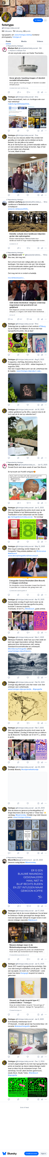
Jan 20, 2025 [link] (39, 808)
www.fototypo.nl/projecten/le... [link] (20, 689)
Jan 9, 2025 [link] (39, 1019)
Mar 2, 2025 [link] (39, 637)
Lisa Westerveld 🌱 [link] (16, 255)
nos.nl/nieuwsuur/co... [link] (16, 278)
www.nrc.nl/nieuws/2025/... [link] (18, 209)
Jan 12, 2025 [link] (39, 964)
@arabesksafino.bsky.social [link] (32, 202)
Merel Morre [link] (13, 860)
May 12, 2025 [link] (39, 546)
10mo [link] (44, 255)
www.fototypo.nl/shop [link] (23, 35)
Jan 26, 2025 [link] (39, 767)
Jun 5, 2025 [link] (39, 508)
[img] (24, 8)
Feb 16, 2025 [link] (39, 682)
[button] (4, 3)
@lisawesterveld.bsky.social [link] (33, 255)
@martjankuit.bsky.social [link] (28, 48)
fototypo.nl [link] (17, 37)
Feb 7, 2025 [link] (39, 728)
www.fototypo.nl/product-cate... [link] (29, 371)
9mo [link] (45, 202)
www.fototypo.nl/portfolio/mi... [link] (20, 651)
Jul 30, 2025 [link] (39, 409)
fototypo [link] (11, 97)
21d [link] (39, 48)
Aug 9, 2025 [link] (39, 359)
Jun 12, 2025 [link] (42, 465)
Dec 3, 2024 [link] (39, 1061)
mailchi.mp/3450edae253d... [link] (19, 104)
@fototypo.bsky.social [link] (24, 97)
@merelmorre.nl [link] (25, 860)
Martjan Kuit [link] (13, 48)
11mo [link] (36, 324)
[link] (7, 31)
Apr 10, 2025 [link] (39, 599)
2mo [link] (36, 97)
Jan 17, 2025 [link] (39, 911)
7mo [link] (36, 135)
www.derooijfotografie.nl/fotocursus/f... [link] (23, 556)
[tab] (8, 41)
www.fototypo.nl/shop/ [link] (22, 817)
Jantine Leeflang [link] (15, 202)
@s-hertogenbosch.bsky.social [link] (20, 517)
